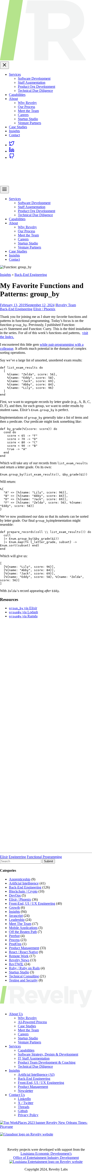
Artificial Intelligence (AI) (36, 1074)
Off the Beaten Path (23, 932)
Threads (23, 1107)
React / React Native (23, 952)
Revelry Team (66, 305)
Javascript (16, 916)
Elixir (4, 857)
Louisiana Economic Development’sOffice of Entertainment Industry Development (46, 1156)
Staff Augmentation (31, 82)
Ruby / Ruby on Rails (24, 968)
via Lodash (23, 612)
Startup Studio (28, 119)
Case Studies (18, 127)
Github (23, 1111)
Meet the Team (28, 111)
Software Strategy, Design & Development (48, 1054)
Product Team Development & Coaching (46, 1062)
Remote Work (19, 956)
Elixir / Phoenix (44, 309)
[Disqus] (46, 678)
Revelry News (19, 960)
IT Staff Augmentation (34, 1058)
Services (15, 74)
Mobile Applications (23, 928)
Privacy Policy (28, 1115)
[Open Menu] (4, 189)
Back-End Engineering (31, 275)
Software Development (34, 78)
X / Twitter (25, 1103)
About (13, 99)
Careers (23, 115)
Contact (14, 135)
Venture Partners (29, 123)
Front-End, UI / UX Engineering (32, 903)
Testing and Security (23, 980)
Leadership (17, 920)
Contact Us (17, 1095)
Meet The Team (20, 924)
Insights (14, 131)
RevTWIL (16, 964)
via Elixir (23, 608)
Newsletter (25, 1091)
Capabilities (17, 95)
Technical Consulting (24, 976)
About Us (16, 1014)
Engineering (17, 857)
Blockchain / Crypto (23, 891)
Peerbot (14, 936)
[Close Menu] (4, 65)
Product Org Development (36, 86)
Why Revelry (27, 103)
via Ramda (23, 616)
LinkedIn (24, 1099)
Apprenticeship (19, 879)
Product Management (24, 948)
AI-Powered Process (32, 1022)
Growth (14, 907)
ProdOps (15, 944)
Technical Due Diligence (35, 90)
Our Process (26, 107)
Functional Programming (44, 857)
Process (14, 940)
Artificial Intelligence (24, 883)
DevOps (15, 895)
